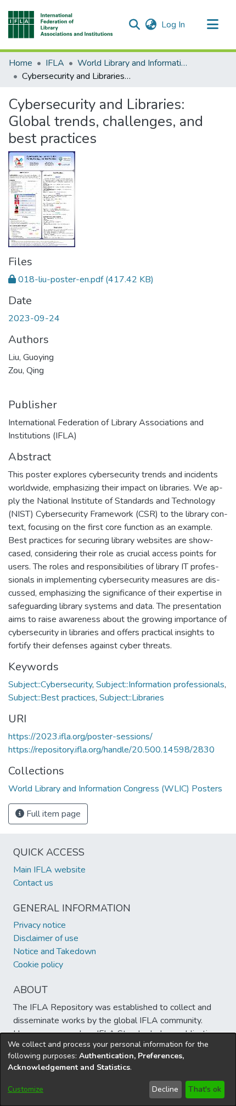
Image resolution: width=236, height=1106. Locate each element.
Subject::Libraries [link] (131, 698)
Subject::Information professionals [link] (160, 685)
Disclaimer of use (45, 938)
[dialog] (118, 1069)
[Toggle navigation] (212, 24)
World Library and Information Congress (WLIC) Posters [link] (132, 63)
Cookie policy (38, 965)
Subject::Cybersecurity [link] (50, 685)
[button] (60, 24)
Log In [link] (173, 25)
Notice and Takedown (54, 951)
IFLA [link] (55, 63)
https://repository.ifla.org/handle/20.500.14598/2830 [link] (111, 750)
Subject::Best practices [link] (51, 698)
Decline (165, 1089)
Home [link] (20, 63)
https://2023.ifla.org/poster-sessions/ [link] (80, 737)
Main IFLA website (49, 870)
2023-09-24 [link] (34, 318)
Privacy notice (39, 925)
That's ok (204, 1089)
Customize (25, 1089)
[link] (81, 279)
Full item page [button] (52, 814)
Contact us (33, 883)
